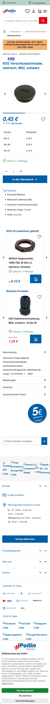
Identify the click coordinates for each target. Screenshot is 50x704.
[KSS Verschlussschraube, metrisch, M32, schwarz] (25, 93)
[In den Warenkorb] (35, 279)
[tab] (25, 362)
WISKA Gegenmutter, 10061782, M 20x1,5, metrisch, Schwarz (21, 263)
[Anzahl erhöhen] (21, 171)
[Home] (4, 31)
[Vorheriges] (5, 94)
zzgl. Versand (16, 123)
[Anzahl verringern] (6, 171)
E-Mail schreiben (16, 495)
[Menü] (45, 11)
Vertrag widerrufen (25, 539)
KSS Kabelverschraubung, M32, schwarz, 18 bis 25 (24, 321)
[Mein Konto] (34, 11)
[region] (25, 95)
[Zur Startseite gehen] (9, 11)
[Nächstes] (45, 94)
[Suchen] (43, 20)
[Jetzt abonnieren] (44, 441)
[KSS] (25, 59)
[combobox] (21, 20)
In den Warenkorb (23, 179)
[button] (43, 485)
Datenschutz (21, 447)
